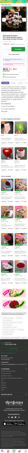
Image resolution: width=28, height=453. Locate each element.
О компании (5, 369)
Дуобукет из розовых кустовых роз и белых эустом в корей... (20, 198)
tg (18, 417)
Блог (2, 380)
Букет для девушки (7, 334)
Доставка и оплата (6, 375)
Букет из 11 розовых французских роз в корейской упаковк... (6, 280)
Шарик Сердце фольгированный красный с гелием (7, 167)
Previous (4, 20)
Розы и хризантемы (7, 324)
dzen (15, 417)
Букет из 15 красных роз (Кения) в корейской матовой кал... (7, 198)
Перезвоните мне (14, 348)
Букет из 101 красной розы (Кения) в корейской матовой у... (21, 280)
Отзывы (13, 83)
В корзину (18, 49)
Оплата (20, 83)
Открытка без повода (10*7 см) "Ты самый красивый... (6, 140)
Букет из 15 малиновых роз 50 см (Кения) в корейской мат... (6, 253)
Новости (3, 385)
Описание (5, 83)
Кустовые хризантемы (8, 317)
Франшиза (4, 387)
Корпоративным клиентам (8, 371)
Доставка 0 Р (9, 7)
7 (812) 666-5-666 (10, 344)
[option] (13, 19)
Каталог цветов (6, 394)
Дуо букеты (19, 317)
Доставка (4, 355)
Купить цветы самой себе (9, 329)
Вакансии (3, 382)
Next (24, 20)
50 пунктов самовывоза (8, 364)
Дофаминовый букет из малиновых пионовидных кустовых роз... (20, 253)
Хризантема (21, 329)
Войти (2, 389)
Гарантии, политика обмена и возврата (11, 378)
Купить (4, 142)
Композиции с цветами (8, 332)
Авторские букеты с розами (9, 327)
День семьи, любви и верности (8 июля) (12, 322)
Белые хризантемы (7, 320)
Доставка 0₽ (5, 190)
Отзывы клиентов (6, 373)
